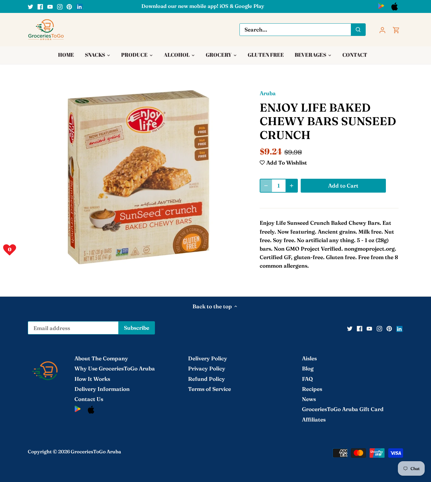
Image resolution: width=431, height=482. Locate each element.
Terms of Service (209, 389)
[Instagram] (59, 6)
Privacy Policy (206, 368)
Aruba (268, 93)
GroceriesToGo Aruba (96, 452)
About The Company (101, 358)
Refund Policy (206, 378)
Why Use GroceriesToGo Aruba (114, 368)
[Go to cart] (396, 29)
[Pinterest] (69, 6)
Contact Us (88, 399)
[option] (138, 177)
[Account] (382, 29)
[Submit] (358, 30)
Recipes (312, 389)
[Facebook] (40, 6)
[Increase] (292, 185)
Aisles (309, 358)
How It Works (92, 378)
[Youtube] (50, 6)
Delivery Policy (207, 358)
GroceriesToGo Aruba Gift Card (343, 409)
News (309, 399)
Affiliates (314, 419)
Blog (308, 368)
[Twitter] (30, 6)
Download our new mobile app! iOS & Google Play (202, 6)
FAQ (307, 378)
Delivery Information (102, 389)
